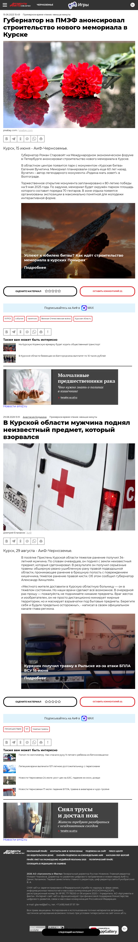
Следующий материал (71, 932)
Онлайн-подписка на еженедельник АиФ (79, 855)
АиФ (29, 532)
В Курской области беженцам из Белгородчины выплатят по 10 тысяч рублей (62, 355)
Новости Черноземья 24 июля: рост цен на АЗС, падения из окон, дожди (59, 777)
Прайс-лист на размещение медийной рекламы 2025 (56, 859)
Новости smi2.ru (15, 406)
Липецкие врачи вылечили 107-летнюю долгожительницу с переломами (59, 766)
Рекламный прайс (37, 851)
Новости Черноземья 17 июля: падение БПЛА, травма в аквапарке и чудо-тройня (64, 789)
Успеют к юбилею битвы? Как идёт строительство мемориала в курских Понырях (73, 257)
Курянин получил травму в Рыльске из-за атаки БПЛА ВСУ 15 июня (77, 668)
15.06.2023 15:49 (11, 14)
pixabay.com (26, 130)
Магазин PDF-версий (117, 855)
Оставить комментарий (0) (107, 291)
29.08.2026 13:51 (11, 417)
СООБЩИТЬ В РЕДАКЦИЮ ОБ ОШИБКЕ (46, 864)
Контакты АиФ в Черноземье (66, 851)
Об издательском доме (40, 855)
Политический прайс (101, 859)
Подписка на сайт (96, 851)
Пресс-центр (116, 851)
